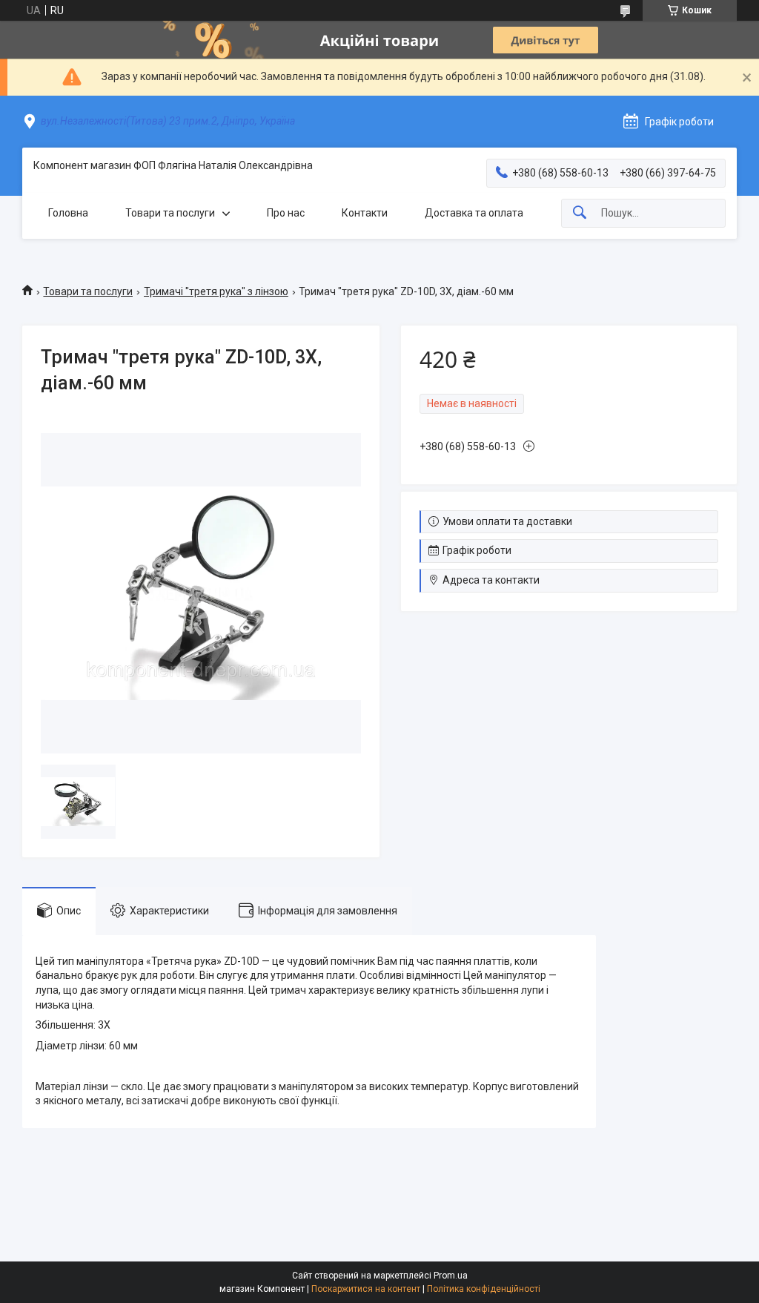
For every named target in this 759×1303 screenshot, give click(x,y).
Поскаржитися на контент (365, 1289)
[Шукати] (579, 213)
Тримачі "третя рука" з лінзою (216, 291)
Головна (68, 213)
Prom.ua (451, 1275)
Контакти (365, 213)
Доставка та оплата (474, 213)
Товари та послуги (170, 213)
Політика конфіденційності (483, 1289)
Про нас (286, 213)
